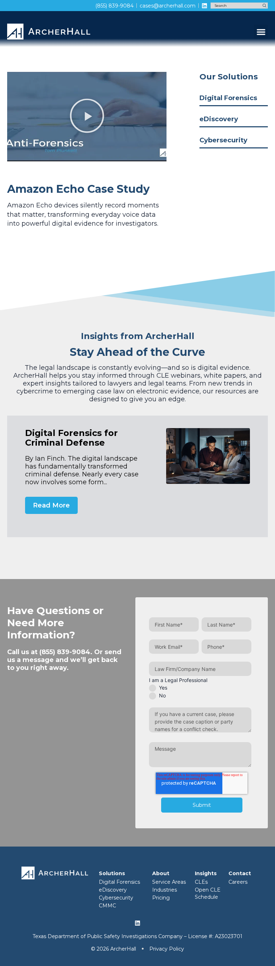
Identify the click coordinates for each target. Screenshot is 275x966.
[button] (261, 32)
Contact (239, 873)
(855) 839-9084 (64, 652)
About (160, 873)
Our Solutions (228, 77)
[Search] (264, 6)
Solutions (112, 873)
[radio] (200, 688)
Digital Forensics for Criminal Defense (71, 438)
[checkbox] (200, 692)
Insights (206, 873)
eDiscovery (218, 119)
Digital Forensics (228, 98)
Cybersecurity (223, 140)
